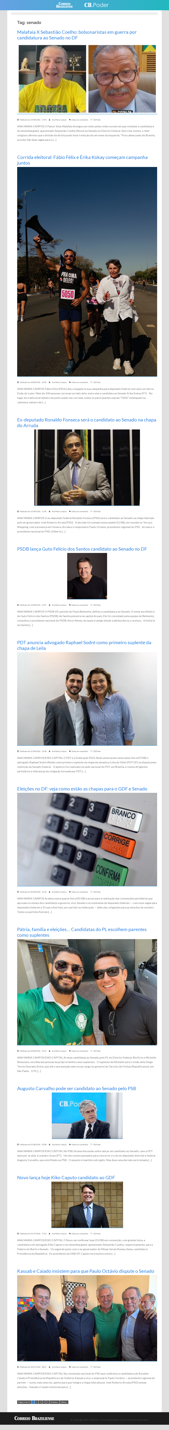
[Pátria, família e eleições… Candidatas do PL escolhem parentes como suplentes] (87, 992)
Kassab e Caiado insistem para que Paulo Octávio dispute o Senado (85, 1271)
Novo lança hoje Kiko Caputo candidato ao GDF (66, 1177)
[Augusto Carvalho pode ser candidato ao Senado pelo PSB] (87, 1115)
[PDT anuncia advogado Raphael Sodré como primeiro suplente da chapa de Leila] (87, 698)
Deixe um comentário (80, 120)
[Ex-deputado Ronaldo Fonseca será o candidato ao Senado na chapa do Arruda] (87, 467)
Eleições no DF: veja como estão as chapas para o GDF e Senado (82, 789)
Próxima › (54, 1402)
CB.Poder (97, 120)
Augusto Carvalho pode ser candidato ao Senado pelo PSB (76, 1088)
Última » (64, 1402)
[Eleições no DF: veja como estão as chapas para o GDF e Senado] (87, 839)
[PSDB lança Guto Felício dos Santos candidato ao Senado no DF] (87, 576)
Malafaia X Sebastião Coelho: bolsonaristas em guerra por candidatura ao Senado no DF (77, 34)
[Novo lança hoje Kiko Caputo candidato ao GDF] (87, 1204)
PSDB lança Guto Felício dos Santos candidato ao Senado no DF (82, 549)
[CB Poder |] (95, 4)
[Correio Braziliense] (66, 4)
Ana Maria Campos (59, 120)
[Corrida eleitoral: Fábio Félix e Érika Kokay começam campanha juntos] (87, 271)
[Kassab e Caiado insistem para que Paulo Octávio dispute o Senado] (87, 1318)
